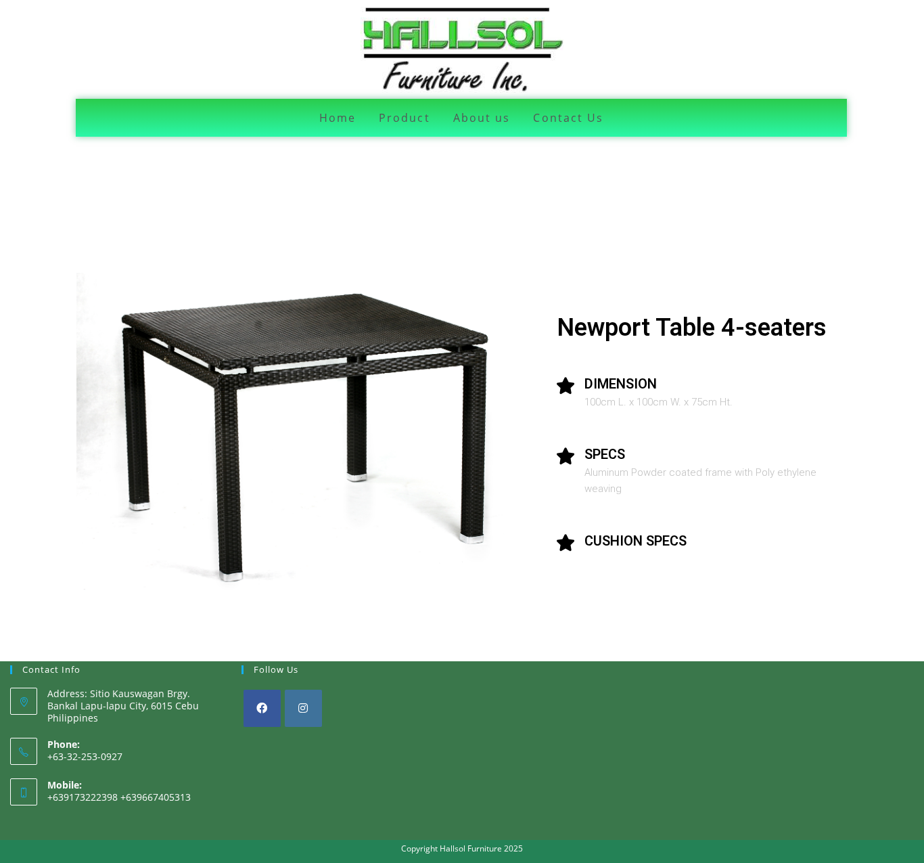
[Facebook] (262, 708)
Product (404, 117)
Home (337, 117)
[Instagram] (303, 708)
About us (482, 117)
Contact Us (568, 117)
